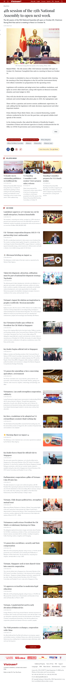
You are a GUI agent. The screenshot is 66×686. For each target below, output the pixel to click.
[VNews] (51, 658)
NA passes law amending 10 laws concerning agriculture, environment (21, 372)
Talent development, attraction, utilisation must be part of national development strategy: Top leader (22, 275)
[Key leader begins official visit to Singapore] (52, 354)
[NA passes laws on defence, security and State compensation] (52, 548)
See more (9, 208)
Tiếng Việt (33, 1)
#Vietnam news (48, 143)
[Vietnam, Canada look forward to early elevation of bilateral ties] (52, 610)
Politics (6, 6)
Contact (63, 666)
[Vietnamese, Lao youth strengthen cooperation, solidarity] (52, 396)
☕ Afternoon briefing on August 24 (17, 255)
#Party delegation (45, 139)
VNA (40, 666)
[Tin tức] (57, 658)
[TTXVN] (44, 658)
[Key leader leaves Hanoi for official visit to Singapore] (52, 457)
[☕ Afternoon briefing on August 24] (52, 260)
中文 (53, 1)
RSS (56, 664)
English (38, 1)
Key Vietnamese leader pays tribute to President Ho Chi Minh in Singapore (18, 323)
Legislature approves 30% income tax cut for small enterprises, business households (21, 213)
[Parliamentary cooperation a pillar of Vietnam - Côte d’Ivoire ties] (52, 482)
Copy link (20, 149)
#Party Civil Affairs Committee (15, 143)
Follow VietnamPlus (44, 149)
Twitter (12, 149)
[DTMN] (11, 658)
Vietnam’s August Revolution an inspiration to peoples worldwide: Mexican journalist (22, 301)
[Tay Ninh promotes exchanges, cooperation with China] (52, 632)
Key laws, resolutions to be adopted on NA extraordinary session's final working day (20, 417)
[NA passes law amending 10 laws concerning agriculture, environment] (52, 376)
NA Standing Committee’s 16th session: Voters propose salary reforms (32, 179)
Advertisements (56, 666)
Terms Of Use (49, 664)
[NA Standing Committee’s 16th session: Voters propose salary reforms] (33, 167)
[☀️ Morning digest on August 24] (52, 439)
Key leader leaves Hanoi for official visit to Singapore (20, 453)
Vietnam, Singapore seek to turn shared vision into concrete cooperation (22, 564)
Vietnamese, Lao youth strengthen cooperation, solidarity (22, 392)
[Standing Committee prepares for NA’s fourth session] (52, 167)
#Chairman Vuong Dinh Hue (30, 139)
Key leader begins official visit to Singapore (21, 349)
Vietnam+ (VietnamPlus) (16, 1)
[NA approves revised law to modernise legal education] (52, 591)
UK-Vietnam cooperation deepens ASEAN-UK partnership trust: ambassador (22, 233)
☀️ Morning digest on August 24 (16, 435)
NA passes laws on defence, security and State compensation (22, 544)
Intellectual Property (40, 664)
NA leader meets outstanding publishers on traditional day (12, 178)
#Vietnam (28, 143)
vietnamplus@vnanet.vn (41, 677)
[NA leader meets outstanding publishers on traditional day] (13, 167)
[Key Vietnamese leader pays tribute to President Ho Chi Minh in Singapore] (52, 327)
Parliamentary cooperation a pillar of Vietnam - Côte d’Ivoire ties (22, 478)
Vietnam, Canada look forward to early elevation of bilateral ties (19, 606)
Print (16, 149)
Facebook (8, 149)
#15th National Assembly (13, 139)
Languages (35, 666)
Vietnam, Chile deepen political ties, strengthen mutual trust (22, 501)
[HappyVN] (33, 658)
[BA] (22, 658)
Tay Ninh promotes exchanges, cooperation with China (21, 628)
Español (49, 1)
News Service (46, 666)
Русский (57, 1)
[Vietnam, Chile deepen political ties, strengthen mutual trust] (52, 504)
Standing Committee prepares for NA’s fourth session (52, 178)
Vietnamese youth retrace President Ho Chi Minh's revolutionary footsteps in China (21, 523)
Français (43, 1)
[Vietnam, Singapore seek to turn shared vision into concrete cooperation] (52, 568)
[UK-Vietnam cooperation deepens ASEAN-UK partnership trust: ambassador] (52, 237)
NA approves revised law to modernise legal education (21, 587)
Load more (33, 647)
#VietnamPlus (37, 143)
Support (61, 664)
